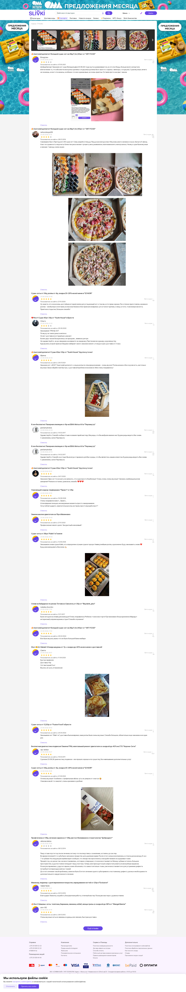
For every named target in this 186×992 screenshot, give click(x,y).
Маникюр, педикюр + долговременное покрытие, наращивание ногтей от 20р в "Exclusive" (69, 883)
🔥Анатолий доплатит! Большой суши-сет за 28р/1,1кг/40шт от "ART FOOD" (63, 54)
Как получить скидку (131, 950)
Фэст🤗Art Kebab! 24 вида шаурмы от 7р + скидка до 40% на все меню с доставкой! (66, 647)
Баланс (96, 18)
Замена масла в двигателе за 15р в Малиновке (50, 514)
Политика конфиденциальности (103, 946)
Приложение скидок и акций (134, 955)
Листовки (73, 18)
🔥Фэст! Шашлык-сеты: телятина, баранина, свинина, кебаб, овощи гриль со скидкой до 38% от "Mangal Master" (78, 904)
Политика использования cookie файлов (137, 946)
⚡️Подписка (106, 18)
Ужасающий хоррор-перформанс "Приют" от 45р (52, 490)
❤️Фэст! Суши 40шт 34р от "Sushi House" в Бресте (52, 318)
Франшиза (64, 950)
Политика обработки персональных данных (138, 948)
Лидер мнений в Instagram (69, 948)
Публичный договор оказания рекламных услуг (108, 953)
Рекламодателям (66, 946)
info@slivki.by (33, 950)
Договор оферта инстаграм (101, 948)
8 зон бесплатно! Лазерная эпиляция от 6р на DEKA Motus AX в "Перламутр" (63, 424)
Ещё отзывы (93, 928)
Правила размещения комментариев (104, 955)
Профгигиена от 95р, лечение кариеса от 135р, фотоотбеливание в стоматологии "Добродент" (72, 838)
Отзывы (127, 953)
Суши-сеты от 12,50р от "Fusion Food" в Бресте (51, 725)
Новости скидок (85, 18)
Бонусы (95, 958)
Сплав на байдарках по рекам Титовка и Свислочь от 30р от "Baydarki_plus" (63, 604)
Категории (36, 18)
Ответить (43, 125)
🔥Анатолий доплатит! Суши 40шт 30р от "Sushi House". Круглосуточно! (62, 352)
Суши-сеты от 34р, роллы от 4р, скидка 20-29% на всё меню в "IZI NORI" (61, 293)
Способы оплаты (98, 950)
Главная (33, 24)
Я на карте (63, 18)
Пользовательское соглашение (71, 953)
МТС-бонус (117, 18)
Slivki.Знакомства (130, 18)
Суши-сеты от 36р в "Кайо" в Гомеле (46, 534)
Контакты (64, 955)
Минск (125, 13)
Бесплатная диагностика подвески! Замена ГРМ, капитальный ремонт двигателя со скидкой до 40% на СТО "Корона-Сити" (83, 746)
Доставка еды (49, 18)
